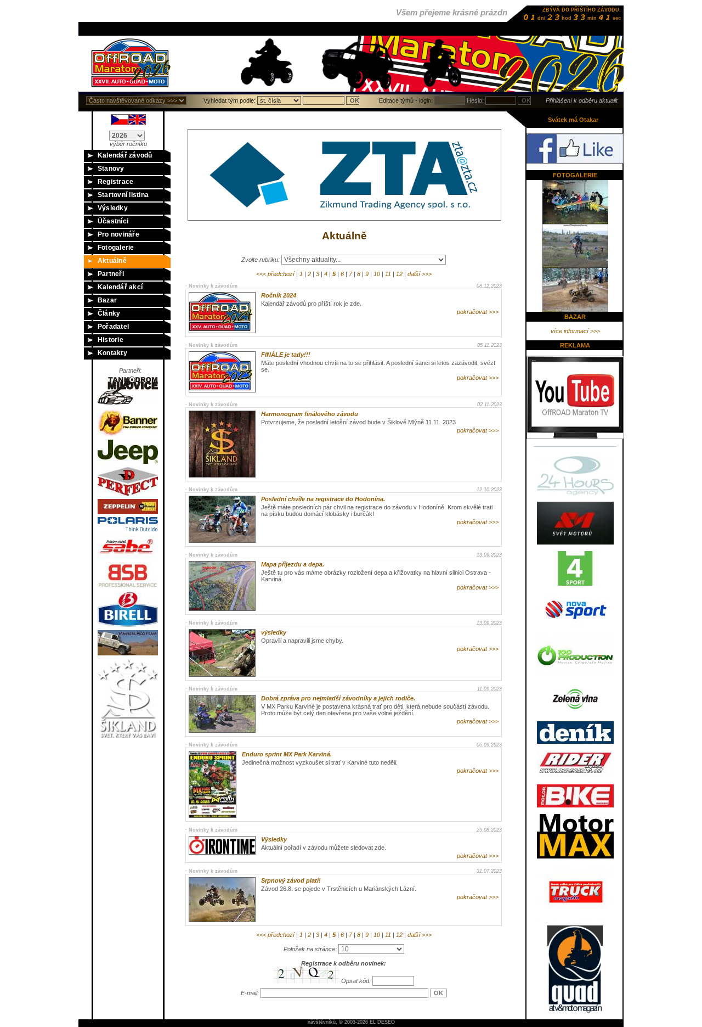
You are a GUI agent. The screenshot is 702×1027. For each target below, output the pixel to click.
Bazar (107, 300)
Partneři (111, 274)
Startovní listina (123, 195)
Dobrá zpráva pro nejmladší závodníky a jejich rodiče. (338, 698)
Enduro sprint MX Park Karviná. (287, 754)
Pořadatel (113, 326)
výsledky (273, 632)
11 (388, 274)
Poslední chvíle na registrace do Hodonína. (323, 499)
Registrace (115, 182)
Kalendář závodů (125, 155)
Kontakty (112, 353)
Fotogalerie (116, 247)
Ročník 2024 (278, 295)
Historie (110, 340)
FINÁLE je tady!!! (285, 354)
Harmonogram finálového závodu (309, 414)
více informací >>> (575, 331)
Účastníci (113, 221)
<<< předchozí (275, 274)
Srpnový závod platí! (291, 880)
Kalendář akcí (120, 287)
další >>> (419, 274)
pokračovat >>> (478, 311)
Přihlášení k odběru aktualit (582, 100)
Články (109, 313)
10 (376, 274)
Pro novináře (118, 234)
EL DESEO (382, 1022)
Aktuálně (112, 261)
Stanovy (111, 168)
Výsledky (113, 208)
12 (399, 274)
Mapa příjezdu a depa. (292, 564)
